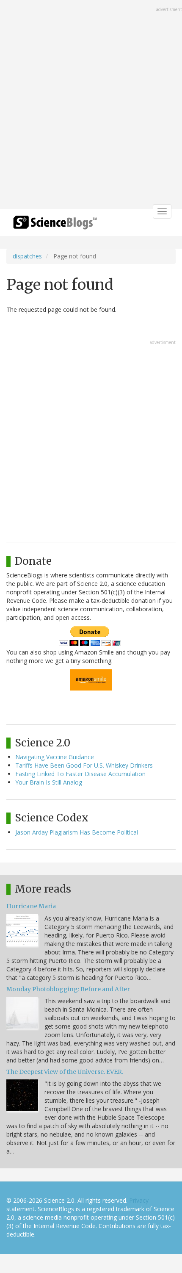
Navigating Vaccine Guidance (54, 757)
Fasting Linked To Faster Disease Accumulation (80, 774)
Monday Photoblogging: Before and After (68, 989)
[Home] (55, 225)
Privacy (139, 1200)
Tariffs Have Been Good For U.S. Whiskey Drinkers (84, 765)
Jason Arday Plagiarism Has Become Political (76, 832)
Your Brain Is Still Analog (48, 782)
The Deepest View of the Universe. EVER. (64, 1072)
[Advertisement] (91, 105)
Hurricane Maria (31, 906)
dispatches (27, 256)
